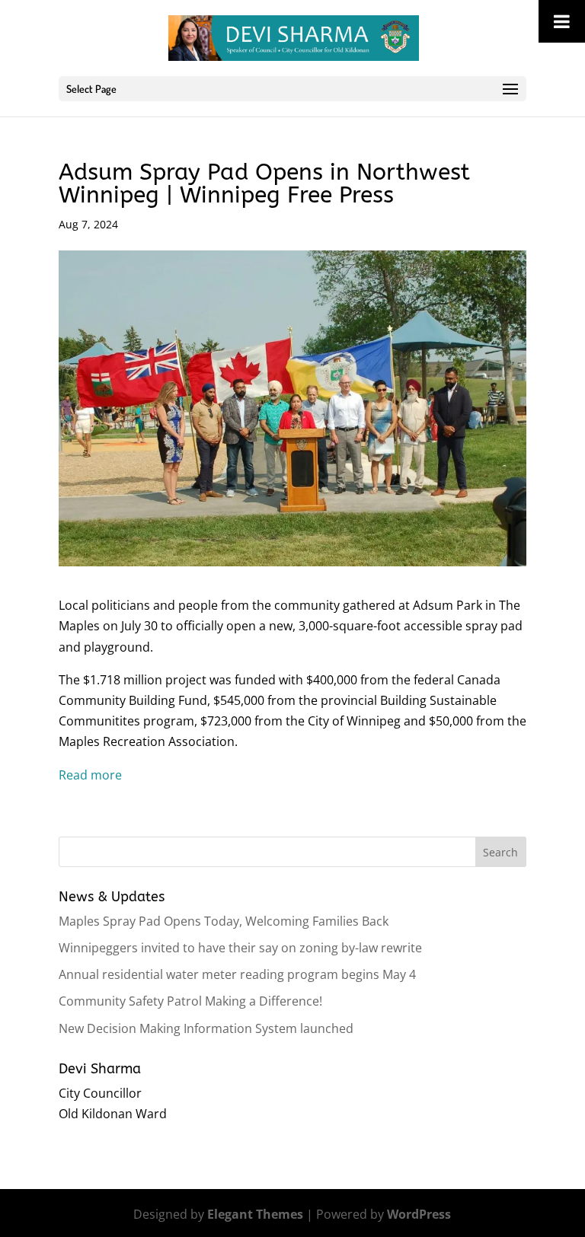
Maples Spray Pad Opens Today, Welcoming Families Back (223, 921)
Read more (90, 775)
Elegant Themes (255, 1214)
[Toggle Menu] (562, 21)
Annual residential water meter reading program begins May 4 (237, 974)
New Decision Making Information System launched (206, 1028)
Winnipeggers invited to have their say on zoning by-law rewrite (240, 947)
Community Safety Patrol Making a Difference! (190, 1001)
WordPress (419, 1214)
